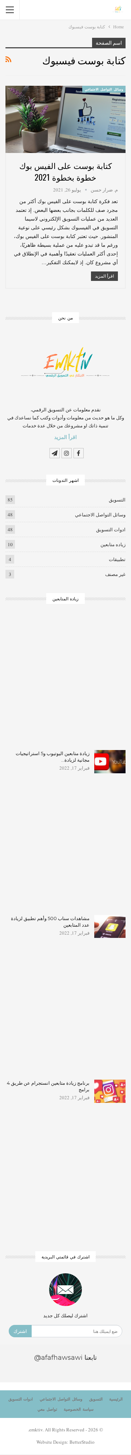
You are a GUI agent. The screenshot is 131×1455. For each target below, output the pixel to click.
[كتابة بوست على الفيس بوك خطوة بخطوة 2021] (65, 119)
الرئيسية (116, 1399)
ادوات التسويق (111, 529)
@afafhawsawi (58, 1358)
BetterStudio (82, 1442)
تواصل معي (47, 1409)
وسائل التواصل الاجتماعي (104, 89)
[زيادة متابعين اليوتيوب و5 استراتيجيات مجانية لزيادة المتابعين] (110, 761)
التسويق (117, 499)
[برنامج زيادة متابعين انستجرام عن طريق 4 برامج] (110, 1091)
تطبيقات (117, 559)
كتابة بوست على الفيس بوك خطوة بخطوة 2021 (65, 171)
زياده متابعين (113, 544)
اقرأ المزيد (104, 276)
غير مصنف (115, 574)
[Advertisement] (65, 681)
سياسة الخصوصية (79, 1409)
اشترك (20, 1331)
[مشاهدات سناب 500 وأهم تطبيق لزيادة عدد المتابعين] (110, 926)
